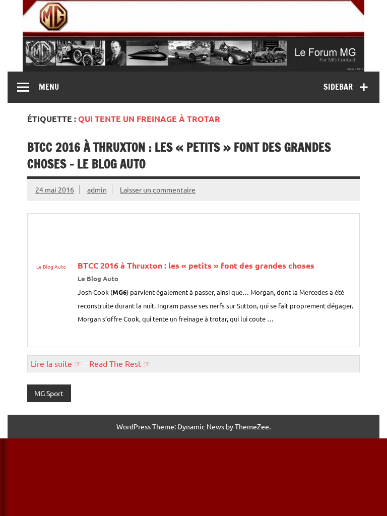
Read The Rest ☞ (119, 363)
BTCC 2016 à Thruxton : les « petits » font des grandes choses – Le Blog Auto (179, 156)
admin (97, 189)
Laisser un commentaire (158, 189)
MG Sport (48, 393)
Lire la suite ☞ (56, 363)
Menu (49, 86)
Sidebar (338, 86)
